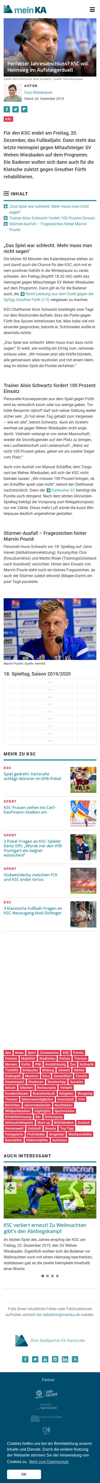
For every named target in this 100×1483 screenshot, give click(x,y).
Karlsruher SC (63, 490)
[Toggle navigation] (92, 10)
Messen (11, 1064)
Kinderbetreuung (18, 1117)
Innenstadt (65, 1099)
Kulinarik (86, 1064)
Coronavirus (49, 1053)
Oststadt (34, 1128)
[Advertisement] (50, 992)
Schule (10, 1088)
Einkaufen (30, 1070)
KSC (8, 119)
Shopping (85, 1093)
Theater (11, 1099)
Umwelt (64, 1070)
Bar (38, 1117)
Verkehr (66, 1088)
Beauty (50, 1128)
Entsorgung (54, 1117)
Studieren (35, 1082)
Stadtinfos (47, 1058)
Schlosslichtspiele (19, 1123)
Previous (11, 1188)
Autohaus (59, 1140)
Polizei (64, 1058)
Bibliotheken (64, 1123)
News (19, 1053)
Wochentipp (57, 1082)
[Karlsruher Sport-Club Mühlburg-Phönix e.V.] (46, 1393)
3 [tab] (52, 1276)
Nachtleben (64, 1105)
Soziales (76, 1082)
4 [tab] (57, 1276)
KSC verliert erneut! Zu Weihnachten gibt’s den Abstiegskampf (45, 1228)
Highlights (42, 1111)
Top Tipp (67, 1128)
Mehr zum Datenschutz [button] (49, 1462)
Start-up (43, 1123)
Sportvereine (65, 1111)
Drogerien (56, 1134)
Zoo (73, 1064)
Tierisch (80, 1058)
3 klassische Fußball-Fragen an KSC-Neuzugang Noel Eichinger (33, 911)
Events (78, 1053)
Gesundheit (63, 1076)
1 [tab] (43, 1276)
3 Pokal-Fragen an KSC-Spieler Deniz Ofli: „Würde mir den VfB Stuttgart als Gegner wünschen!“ (33, 848)
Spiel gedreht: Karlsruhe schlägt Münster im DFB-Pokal (32, 776)
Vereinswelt (14, 1128)
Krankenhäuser (17, 1093)
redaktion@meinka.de (61, 1314)
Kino (46, 1076)
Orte (81, 1099)
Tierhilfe (11, 1070)
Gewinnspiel (14, 1082)
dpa (8, 1053)
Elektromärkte (37, 1140)
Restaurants (46, 1088)
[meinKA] (25, 9)
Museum (31, 1076)
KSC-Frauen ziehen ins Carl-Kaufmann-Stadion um (30, 810)
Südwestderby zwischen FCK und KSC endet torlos (31, 877)
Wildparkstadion (17, 1111)
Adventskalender (37, 1105)
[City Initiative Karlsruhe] (46, 1431)
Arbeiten (26, 1088)
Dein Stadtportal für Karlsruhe (57, 1340)
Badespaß (13, 1076)
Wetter (79, 1070)
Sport (32, 1053)
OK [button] (23, 1474)
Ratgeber (66, 1093)
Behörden (12, 1105)
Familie (81, 1076)
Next (89, 1188)
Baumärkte (13, 1140)
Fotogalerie (14, 1134)
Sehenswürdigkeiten (37, 1099)
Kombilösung (55, 1064)
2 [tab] (47, 1276)
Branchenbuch (44, 1093)
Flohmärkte (36, 1134)
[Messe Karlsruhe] (46, 1406)
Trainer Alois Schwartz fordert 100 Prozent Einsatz (52, 218)
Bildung (48, 1070)
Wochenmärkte (80, 1134)
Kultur (26, 1064)
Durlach (84, 1123)
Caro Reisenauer (38, 92)
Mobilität (28, 1058)
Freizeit (11, 1058)
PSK (38, 1064)
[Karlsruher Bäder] (46, 1418)
